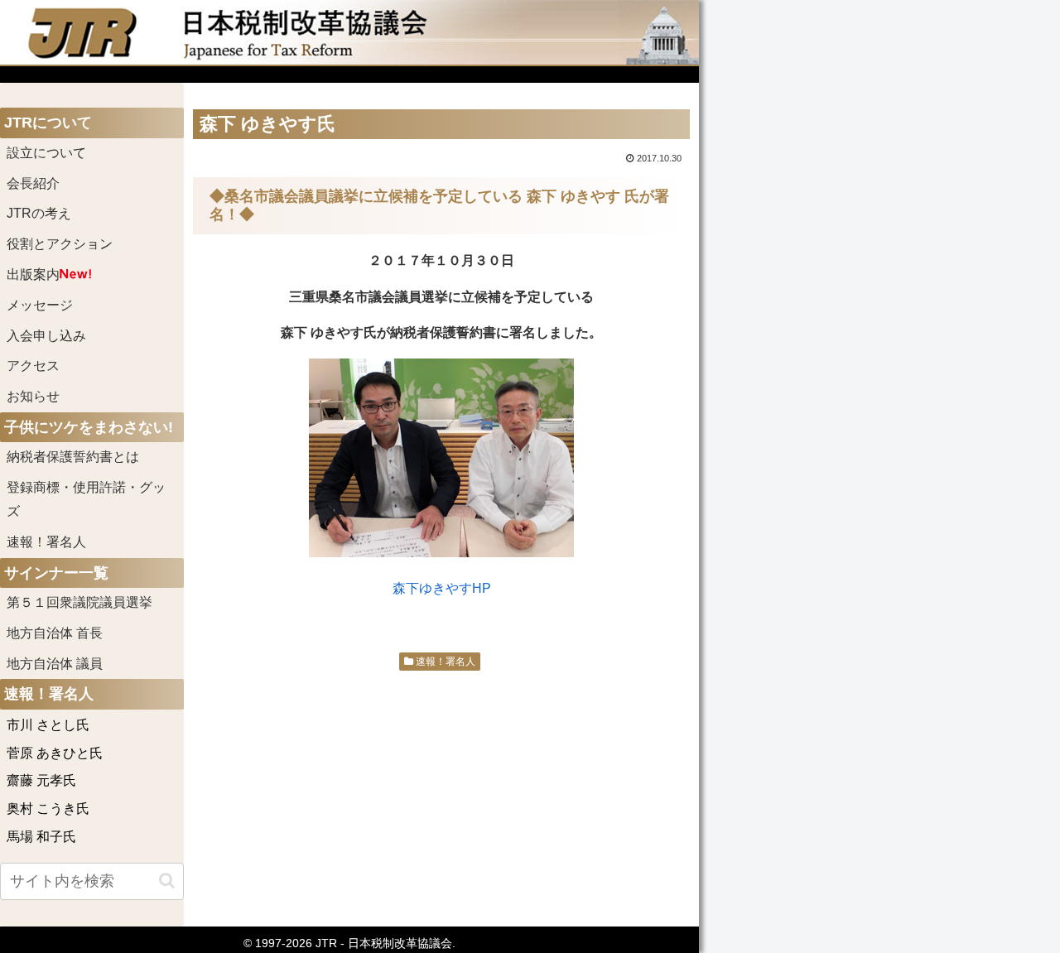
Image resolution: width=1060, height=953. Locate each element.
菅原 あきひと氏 (55, 753)
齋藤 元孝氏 (41, 780)
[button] (166, 880)
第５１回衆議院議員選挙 (79, 602)
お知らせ (33, 396)
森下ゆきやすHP (442, 588)
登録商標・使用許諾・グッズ (86, 499)
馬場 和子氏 (41, 837)
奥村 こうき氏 (48, 808)
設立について (46, 153)
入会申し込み (46, 336)
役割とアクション (60, 244)
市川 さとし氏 (48, 725)
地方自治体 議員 (55, 664)
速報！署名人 (444, 661)
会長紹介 (33, 183)
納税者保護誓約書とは (73, 457)
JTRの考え (39, 213)
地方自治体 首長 (74, 633)
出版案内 (33, 274)
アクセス (33, 366)
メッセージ (40, 305)
